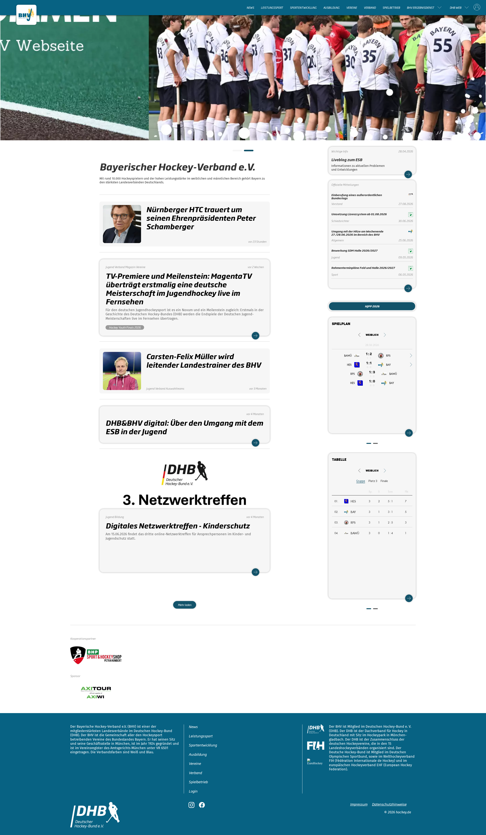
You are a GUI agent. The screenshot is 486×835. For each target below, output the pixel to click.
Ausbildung (331, 7)
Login (193, 790)
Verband (370, 7)
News (250, 7)
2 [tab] (246, 152)
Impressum (358, 804)
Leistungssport (272, 7)
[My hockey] (476, 7)
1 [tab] (234, 152)
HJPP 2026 (372, 306)
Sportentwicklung (303, 7)
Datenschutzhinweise (389, 804)
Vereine (351, 7)
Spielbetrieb (391, 7)
